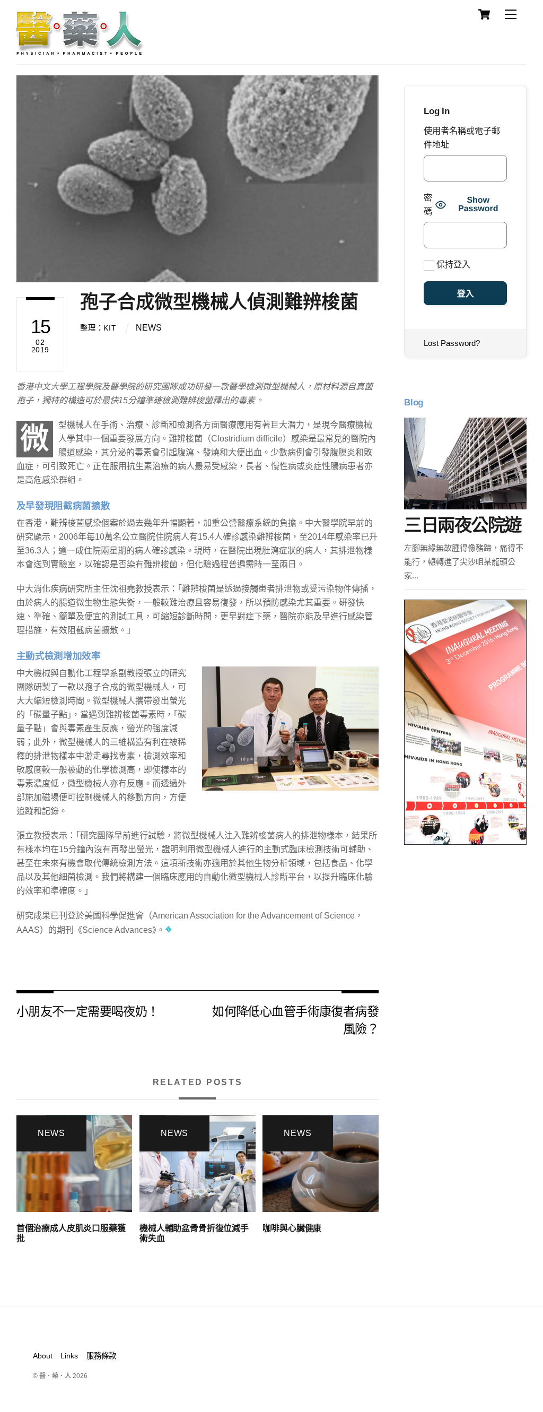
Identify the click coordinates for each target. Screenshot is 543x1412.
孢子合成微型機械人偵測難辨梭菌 (219, 301)
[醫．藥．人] (80, 50)
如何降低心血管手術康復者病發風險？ (295, 1019)
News (149, 327)
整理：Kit (98, 328)
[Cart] (484, 14)
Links (69, 1356)
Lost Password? (452, 343)
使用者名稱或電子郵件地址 (462, 137)
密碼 (428, 204)
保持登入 (452, 264)
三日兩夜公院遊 (462, 525)
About (42, 1356)
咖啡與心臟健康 (291, 1228)
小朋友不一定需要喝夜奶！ (87, 1010)
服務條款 (101, 1356)
